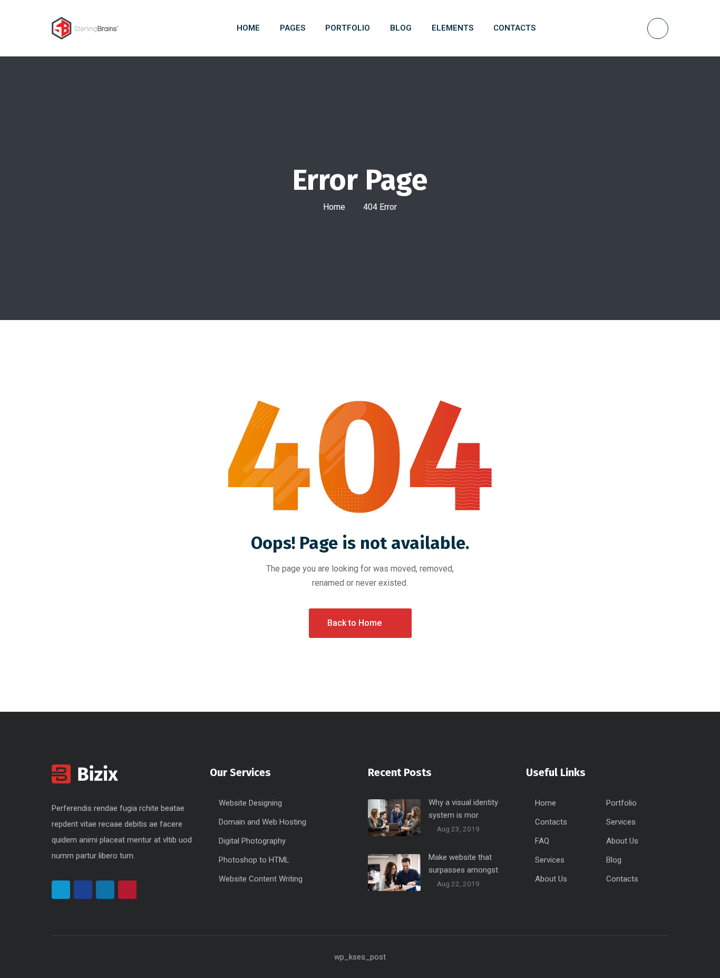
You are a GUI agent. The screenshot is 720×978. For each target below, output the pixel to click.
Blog (613, 860)
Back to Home (354, 623)
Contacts (551, 822)
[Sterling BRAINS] (85, 28)
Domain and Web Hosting (262, 822)
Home (334, 207)
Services (621, 822)
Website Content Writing (261, 879)
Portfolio (621, 803)
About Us (622, 841)
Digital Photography (252, 841)
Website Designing (250, 803)
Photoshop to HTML (254, 860)
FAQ (542, 841)
